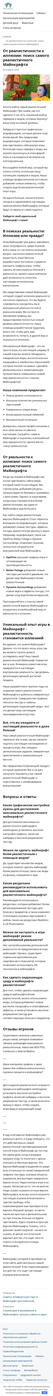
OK (44, 1393)
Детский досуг (11, 22)
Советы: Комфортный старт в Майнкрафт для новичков (20, 1297)
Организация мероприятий (18, 18)
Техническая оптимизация (18, 13)
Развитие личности (36, 1379)
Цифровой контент (30, 1375)
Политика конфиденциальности (20, 1346)
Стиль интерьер (12, 27)
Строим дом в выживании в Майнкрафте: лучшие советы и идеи (25, 1310)
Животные (27, 22)
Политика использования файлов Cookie (25, 1341)
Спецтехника (10, 1375)
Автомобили (31, 1370)
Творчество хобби (12, 1379)
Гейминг (41, 13)
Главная (7, 36)
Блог (5, 1328)
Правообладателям (13, 1351)
